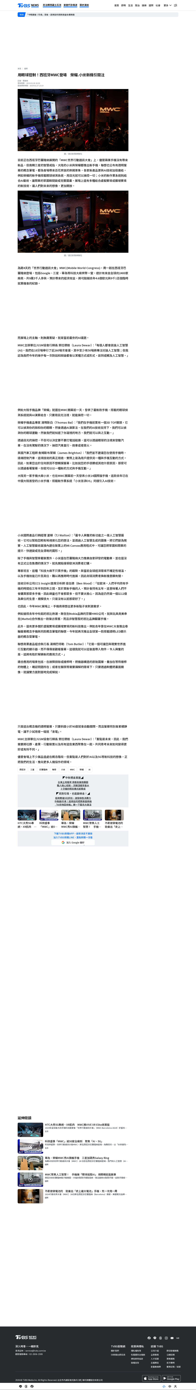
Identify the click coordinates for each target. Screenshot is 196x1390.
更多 (166, 5)
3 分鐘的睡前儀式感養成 (73, 788)
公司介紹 (155, 1350)
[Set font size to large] (175, 1386)
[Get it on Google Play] (171, 1378)
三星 (32, 769)
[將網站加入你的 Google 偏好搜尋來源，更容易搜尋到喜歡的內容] (73, 842)
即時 (123, 5)
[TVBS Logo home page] (28, 5)
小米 (63, 769)
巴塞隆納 (43, 769)
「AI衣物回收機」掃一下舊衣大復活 (73, 804)
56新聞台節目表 (118, 1354)
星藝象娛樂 (156, 1366)
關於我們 (115, 1350)
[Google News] (178, 1338)
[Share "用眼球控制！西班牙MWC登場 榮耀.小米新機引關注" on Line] (20, 1386)
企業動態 (155, 1354)
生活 (130, 5)
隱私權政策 (136, 1350)
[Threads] (160, 1338)
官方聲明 (171, 1362)
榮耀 (82, 769)
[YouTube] (172, 1338)
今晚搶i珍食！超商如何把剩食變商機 (73, 801)
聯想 (54, 769)
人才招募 (155, 1358)
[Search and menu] (175, 5)
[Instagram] (166, 1338)
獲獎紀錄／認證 (174, 1366)
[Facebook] (149, 1338)
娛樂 (144, 5)
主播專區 (155, 1362)
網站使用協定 (137, 1358)
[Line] (155, 1338)
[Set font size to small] (164, 1386)
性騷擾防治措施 (138, 1354)
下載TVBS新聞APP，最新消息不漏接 (73, 833)
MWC (72, 769)
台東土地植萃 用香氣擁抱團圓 (73, 782)
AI (89, 769)
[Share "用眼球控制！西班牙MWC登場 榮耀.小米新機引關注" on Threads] (26, 1386)
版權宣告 (135, 1362)
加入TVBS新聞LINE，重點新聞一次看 (73, 837)
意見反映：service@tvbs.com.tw (30, 1350)
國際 (151, 5)
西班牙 (23, 769)
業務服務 (171, 1358)
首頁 (116, 5)
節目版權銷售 (173, 1350)
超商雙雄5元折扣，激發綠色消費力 (73, 798)
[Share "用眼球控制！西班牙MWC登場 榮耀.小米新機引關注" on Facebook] (32, 1386)
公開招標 (171, 1354)
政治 (137, 5)
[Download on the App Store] (151, 1378)
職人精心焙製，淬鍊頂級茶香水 (73, 785)
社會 (158, 5)
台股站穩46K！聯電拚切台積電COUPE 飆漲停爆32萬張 (51, 14)
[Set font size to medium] (170, 1386)
